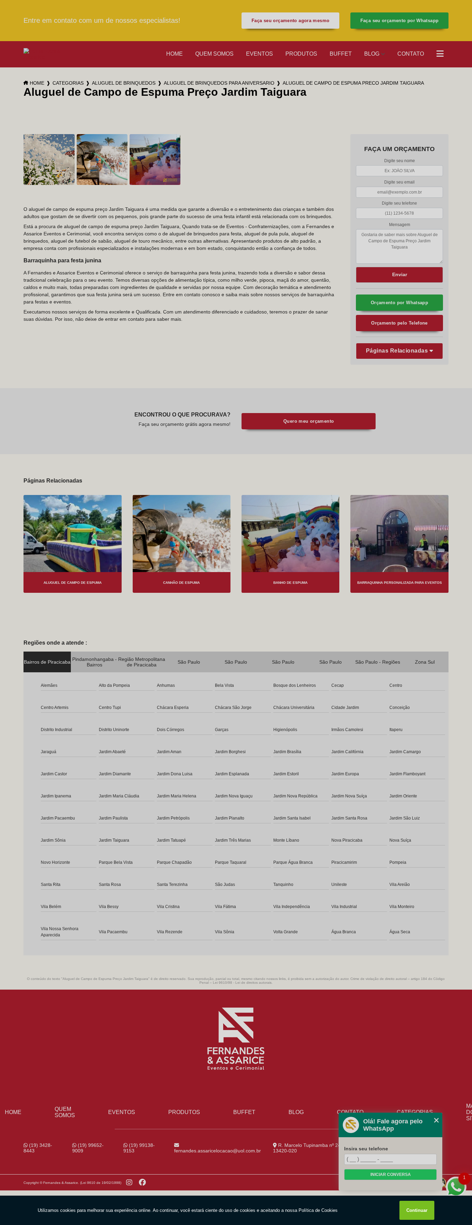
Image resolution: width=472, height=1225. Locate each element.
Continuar (416, 1210)
